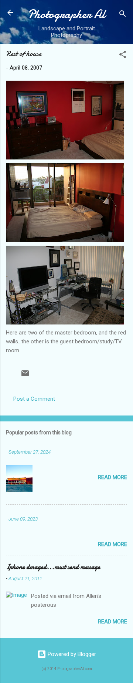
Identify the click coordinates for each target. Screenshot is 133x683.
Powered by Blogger (71, 654)
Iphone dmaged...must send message (53, 567)
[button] (122, 55)
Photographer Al (66, 14)
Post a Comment (34, 399)
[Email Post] (25, 376)
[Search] (122, 15)
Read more (112, 477)
